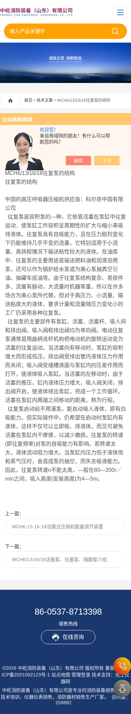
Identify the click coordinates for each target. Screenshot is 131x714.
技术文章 (45, 100)
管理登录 (81, 674)
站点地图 (60, 674)
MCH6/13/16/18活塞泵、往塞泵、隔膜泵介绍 (59, 559)
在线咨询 (73, 637)
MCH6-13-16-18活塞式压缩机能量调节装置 (57, 526)
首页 (28, 100)
